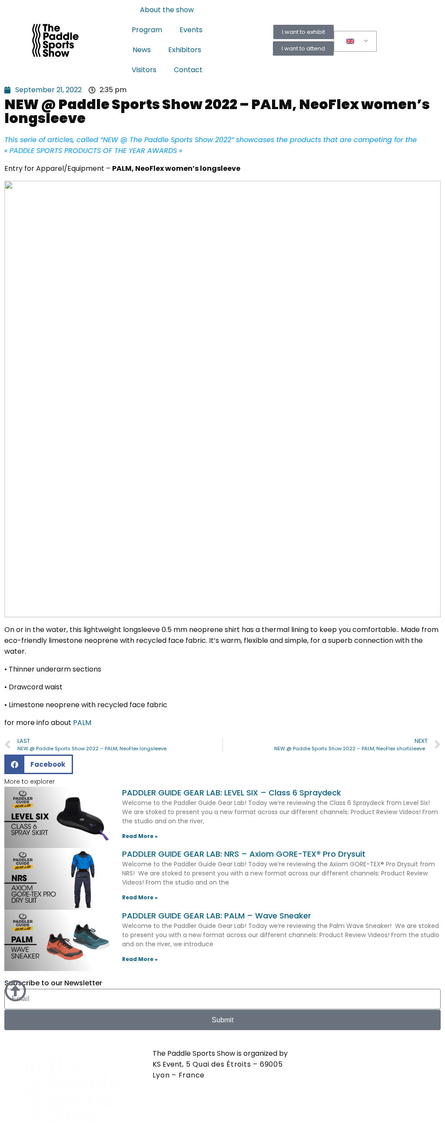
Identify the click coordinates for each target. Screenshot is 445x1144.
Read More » (140, 836)
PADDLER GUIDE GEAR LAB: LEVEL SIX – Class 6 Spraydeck (231, 792)
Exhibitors (184, 50)
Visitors (144, 70)
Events (191, 30)
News (142, 50)
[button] (38, 764)
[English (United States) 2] (354, 41)
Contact (188, 70)
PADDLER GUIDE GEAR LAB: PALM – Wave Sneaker (216, 915)
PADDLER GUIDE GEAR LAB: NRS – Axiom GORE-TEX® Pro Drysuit (243, 853)
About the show (167, 10)
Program (147, 30)
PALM (82, 723)
